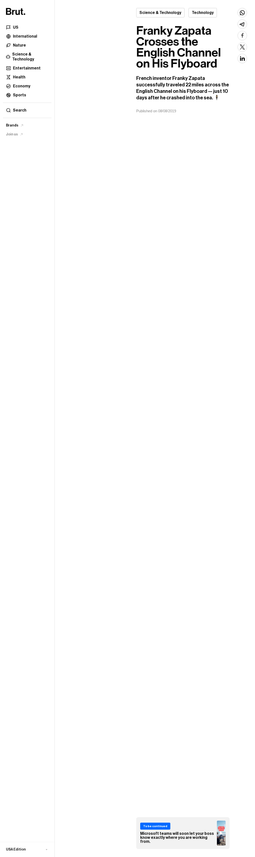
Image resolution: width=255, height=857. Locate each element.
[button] (27, 849)
